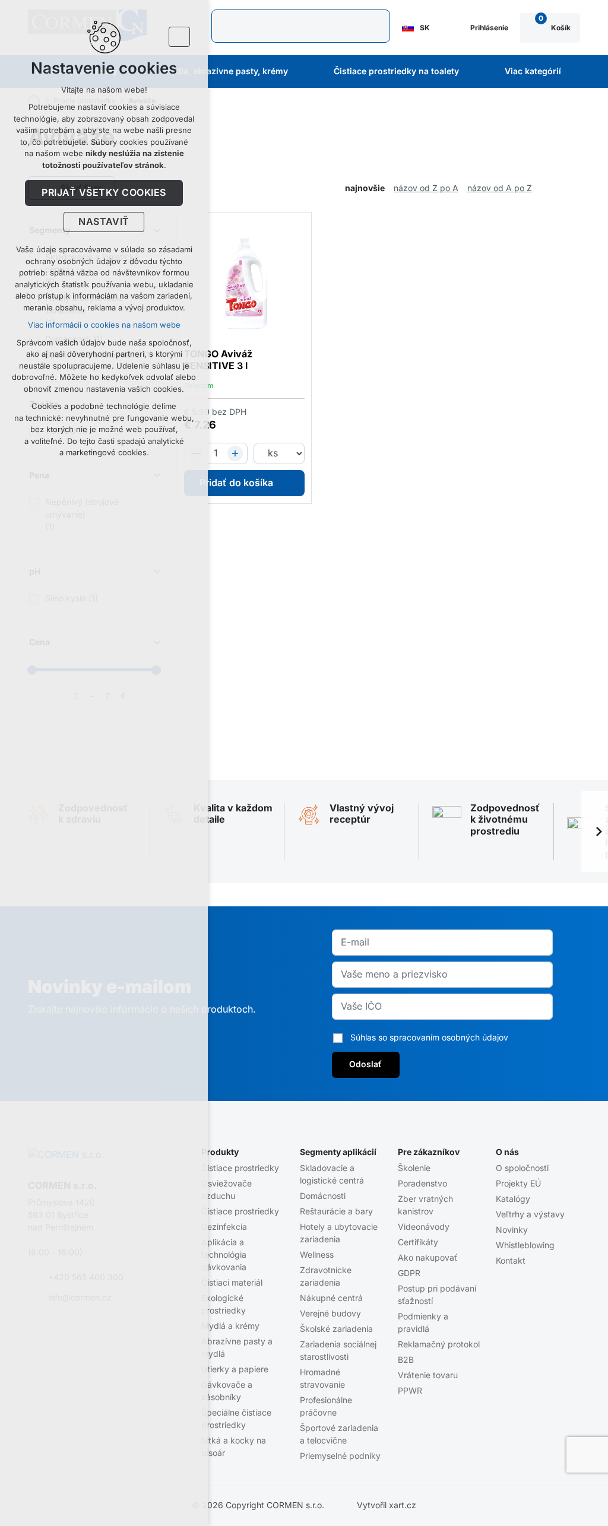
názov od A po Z (499, 188)
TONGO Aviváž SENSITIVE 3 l (218, 360)
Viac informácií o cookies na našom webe (104, 325)
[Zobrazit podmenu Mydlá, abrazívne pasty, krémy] (304, 72)
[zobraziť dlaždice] (556, 188)
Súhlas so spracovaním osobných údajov (429, 1037)
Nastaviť (103, 222)
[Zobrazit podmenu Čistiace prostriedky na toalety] (475, 72)
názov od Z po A (426, 188)
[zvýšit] (235, 453)
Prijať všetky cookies (104, 193)
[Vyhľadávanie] (300, 26)
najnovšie (365, 188)
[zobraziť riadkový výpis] (574, 188)
